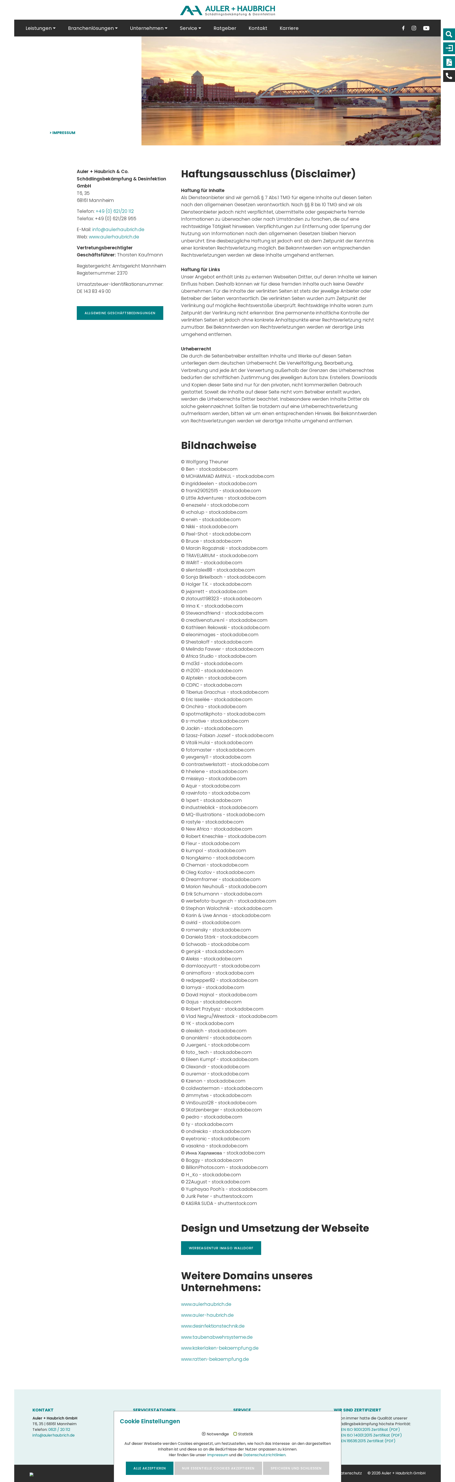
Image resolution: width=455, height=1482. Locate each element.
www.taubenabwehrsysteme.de (217, 1337)
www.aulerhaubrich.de (114, 237)
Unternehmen (147, 28)
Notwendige (218, 1434)
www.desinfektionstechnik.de (213, 1326)
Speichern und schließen (296, 1468)
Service (188, 28)
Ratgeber (225, 28)
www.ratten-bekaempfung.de (215, 1359)
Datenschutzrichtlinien (264, 1455)
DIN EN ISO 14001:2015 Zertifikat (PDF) (368, 1435)
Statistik (245, 1434)
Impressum (217, 1455)
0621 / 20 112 (59, 1429)
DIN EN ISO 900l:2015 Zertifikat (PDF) (367, 1429)
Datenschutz (350, 1473)
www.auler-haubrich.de (207, 1315)
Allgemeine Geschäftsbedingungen (120, 313)
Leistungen (39, 28)
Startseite (37, 132)
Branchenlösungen (91, 28)
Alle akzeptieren (149, 1468)
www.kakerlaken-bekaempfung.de (220, 1348)
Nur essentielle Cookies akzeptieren (218, 1468)
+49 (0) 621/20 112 (115, 211)
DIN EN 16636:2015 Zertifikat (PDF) (365, 1441)
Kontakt (258, 28)
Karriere (289, 28)
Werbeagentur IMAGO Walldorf (221, 1248)
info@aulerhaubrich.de (118, 229)
